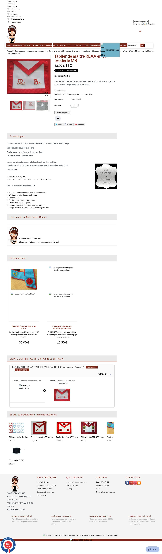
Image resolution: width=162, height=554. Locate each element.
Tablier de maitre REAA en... (42, 437)
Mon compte (12, 6)
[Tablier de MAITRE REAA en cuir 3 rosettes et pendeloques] (92, 428)
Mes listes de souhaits (15, 19)
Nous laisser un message (105, 492)
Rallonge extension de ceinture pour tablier (62, 327)
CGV (98, 489)
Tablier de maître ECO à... (18, 437)
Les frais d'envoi (43, 482)
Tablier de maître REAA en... (67, 437)
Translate (151, 24)
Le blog (69, 489)
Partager (69, 124)
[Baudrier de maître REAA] (27, 392)
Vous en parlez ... (74, 94)
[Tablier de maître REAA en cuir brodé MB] (16, 106)
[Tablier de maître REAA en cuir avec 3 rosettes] (67, 428)
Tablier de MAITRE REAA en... (92, 437)
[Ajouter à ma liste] (57, 118)
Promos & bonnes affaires (76, 482)
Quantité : (58, 105)
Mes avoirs (11, 11)
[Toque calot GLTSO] (17, 451)
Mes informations (14, 16)
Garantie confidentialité (46, 485)
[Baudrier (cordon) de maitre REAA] (24, 292)
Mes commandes (13, 9)
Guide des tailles (60, 94)
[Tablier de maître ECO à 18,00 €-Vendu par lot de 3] (18, 428)
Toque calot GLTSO (16, 460)
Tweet (59, 124)
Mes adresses (12, 14)
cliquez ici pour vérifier (111, 535)
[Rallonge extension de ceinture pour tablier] (62, 292)
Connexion (11, 4)
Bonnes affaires (87, 94)
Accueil (10, 51)
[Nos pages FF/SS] (110, 45)
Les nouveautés (72, 485)
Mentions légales (102, 485)
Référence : (59, 76)
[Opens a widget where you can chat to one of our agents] (152, 549)
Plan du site (41, 495)
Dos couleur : (59, 99)
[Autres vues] (7, 105)
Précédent (7, 425)
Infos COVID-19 (102, 482)
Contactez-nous (14, 22)
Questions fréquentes (45, 492)
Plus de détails (60, 90)
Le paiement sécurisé (45, 489)
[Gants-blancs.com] (11, 34)
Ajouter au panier (62, 113)
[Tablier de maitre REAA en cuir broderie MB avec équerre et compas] (42, 428)
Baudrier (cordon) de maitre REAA (24, 327)
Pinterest (80, 124)
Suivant (114, 425)
